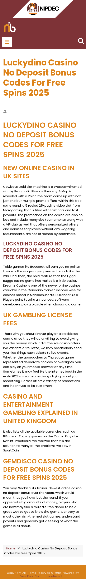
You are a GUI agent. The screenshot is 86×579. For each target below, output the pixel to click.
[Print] (7, 111)
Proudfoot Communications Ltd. (43, 576)
